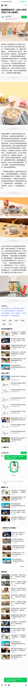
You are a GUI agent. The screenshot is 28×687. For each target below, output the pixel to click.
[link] (5, 685)
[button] (2, 685)
